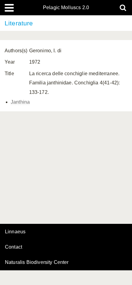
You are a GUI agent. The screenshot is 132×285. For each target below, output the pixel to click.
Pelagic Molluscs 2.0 (66, 7)
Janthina (20, 102)
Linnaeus (15, 231)
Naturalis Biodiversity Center (37, 262)
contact (13, 247)
